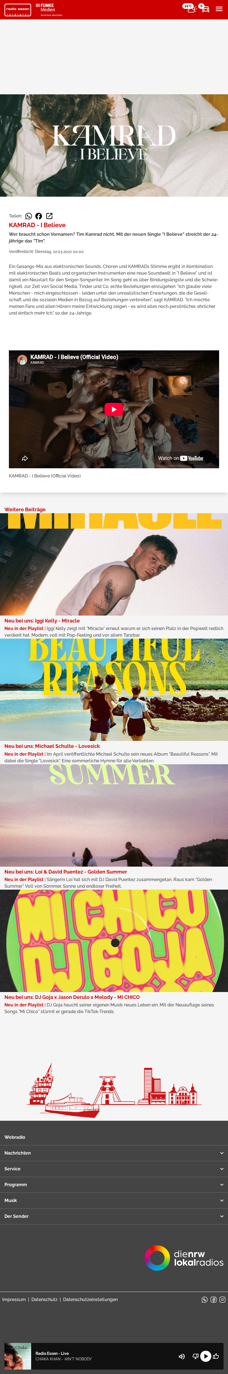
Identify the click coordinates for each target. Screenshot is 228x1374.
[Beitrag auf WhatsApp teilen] (28, 216)
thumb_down (195, 1356)
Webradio (14, 1137)
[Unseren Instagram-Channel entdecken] (222, 1299)
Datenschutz (44, 1299)
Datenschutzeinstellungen (90, 1299)
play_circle (205, 1356)
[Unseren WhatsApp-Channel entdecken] (204, 1299)
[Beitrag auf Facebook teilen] (38, 216)
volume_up (182, 1356)
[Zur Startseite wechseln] (17, 10)
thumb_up (215, 1356)
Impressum (14, 1299)
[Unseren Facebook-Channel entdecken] (213, 1299)
